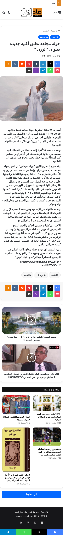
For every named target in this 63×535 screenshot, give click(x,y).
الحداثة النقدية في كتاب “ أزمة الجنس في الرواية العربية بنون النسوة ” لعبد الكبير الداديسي (17, 477)
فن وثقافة (44, 37)
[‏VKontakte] (15, 64)
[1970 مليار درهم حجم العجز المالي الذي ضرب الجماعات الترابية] (47, 403)
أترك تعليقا (31, 494)
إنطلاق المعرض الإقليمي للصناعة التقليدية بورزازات (16, 418)
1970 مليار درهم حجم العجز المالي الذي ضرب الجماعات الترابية (49, 417)
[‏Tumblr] (36, 64)
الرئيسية (54, 31)
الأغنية (54, 275)
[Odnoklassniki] (8, 64)
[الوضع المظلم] (8, 13)
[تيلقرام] (43, 70)
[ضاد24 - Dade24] (31, 12)
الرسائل (40, 275)
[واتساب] (50, 70)
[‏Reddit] (22, 64)
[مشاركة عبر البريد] (29, 70)
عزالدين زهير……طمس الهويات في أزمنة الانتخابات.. (35, 3)
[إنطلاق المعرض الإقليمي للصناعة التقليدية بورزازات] (16, 404)
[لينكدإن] (43, 64)
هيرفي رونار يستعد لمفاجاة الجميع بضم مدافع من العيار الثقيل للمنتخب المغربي (49, 452)
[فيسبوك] (57, 64)
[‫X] (50, 64)
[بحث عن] (3, 13)
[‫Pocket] (57, 70)
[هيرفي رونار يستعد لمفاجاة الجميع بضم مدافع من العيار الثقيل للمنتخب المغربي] (47, 437)
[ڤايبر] (36, 70)
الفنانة (27, 275)
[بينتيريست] (29, 64)
